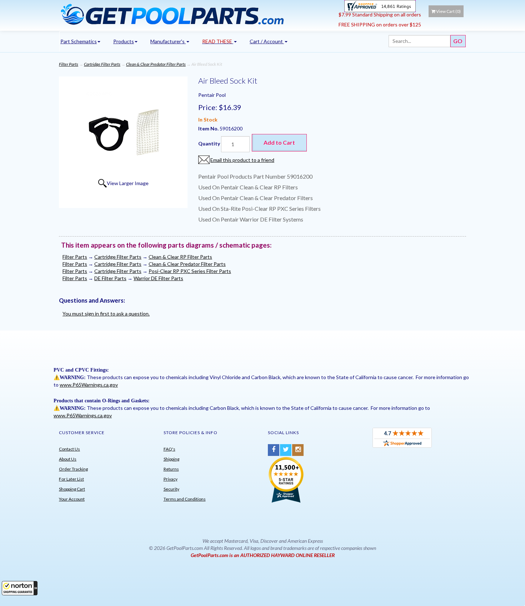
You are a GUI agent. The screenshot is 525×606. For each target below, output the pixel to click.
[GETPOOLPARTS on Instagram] (298, 450)
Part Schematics (78, 41)
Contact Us (69, 449)
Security (171, 489)
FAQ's (169, 449)
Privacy (171, 479)
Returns (171, 469)
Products (123, 41)
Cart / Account (267, 41)
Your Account (72, 499)
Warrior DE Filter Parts (158, 278)
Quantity (209, 143)
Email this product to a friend (242, 160)
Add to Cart (279, 142)
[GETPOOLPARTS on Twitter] (285, 450)
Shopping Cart (72, 489)
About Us (67, 459)
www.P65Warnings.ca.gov (89, 385)
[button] (20, 588)
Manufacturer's (168, 41)
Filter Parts (68, 64)
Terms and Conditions (185, 499)
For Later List (71, 479)
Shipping (171, 459)
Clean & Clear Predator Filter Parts (156, 64)
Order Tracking (73, 469)
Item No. (209, 128)
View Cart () (448, 11)
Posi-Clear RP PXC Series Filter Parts (190, 271)
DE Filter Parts (110, 278)
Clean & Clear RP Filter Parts (180, 257)
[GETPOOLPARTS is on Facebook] (273, 450)
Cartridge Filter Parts (102, 64)
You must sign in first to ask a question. (106, 314)
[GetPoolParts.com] (196, 14)
